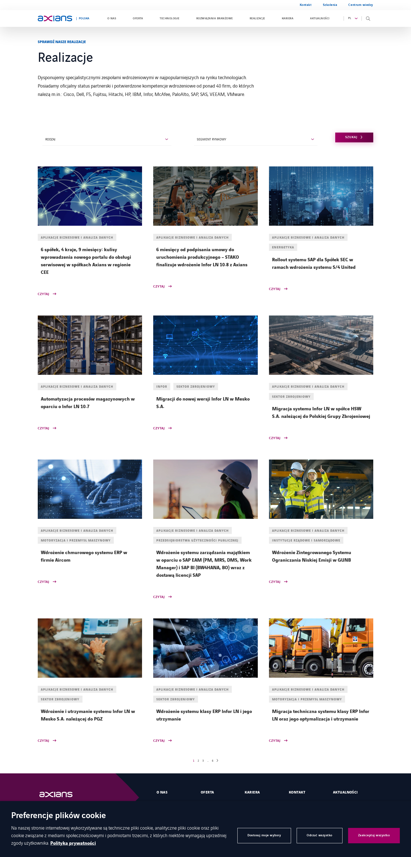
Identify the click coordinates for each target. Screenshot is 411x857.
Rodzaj (50, 139)
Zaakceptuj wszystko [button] (374, 835)
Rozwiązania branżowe (214, 18)
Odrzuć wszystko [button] (319, 835)
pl (349, 18)
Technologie (169, 18)
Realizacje (257, 18)
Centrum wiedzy (360, 5)
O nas (111, 18)
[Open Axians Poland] (61, 794)
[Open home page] (55, 18)
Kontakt (306, 5)
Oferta (138, 18)
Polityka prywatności (73, 843)
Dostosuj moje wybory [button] (264, 835)
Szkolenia (330, 5)
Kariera (287, 18)
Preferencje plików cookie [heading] (58, 816)
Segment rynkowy (211, 139)
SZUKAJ (351, 137)
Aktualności (319, 18)
